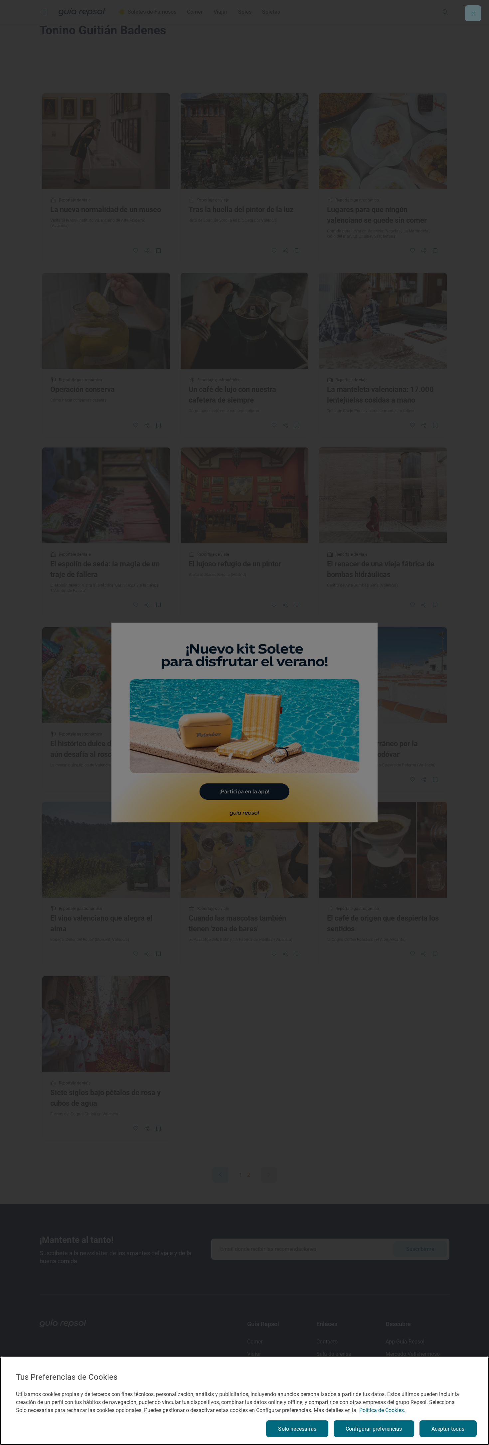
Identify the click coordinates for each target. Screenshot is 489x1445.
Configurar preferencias (374, 1429)
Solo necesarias (297, 1429)
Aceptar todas (448, 1429)
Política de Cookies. (382, 1410)
